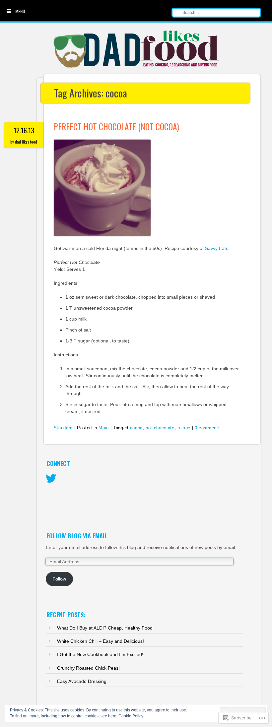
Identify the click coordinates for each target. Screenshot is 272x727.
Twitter (51, 478)
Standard (63, 427)
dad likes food (26, 142)
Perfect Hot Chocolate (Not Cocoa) (116, 126)
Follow (59, 578)
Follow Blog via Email (76, 535)
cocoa (136, 427)
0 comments (208, 427)
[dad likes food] (137, 67)
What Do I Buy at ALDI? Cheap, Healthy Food (105, 628)
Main (104, 427)
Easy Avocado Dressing (81, 681)
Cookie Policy (130, 716)
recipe (183, 427)
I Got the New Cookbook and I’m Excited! (100, 654)
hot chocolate (160, 427)
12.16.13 (24, 130)
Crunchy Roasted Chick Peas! (88, 668)
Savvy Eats (216, 248)
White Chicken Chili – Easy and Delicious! (100, 641)
